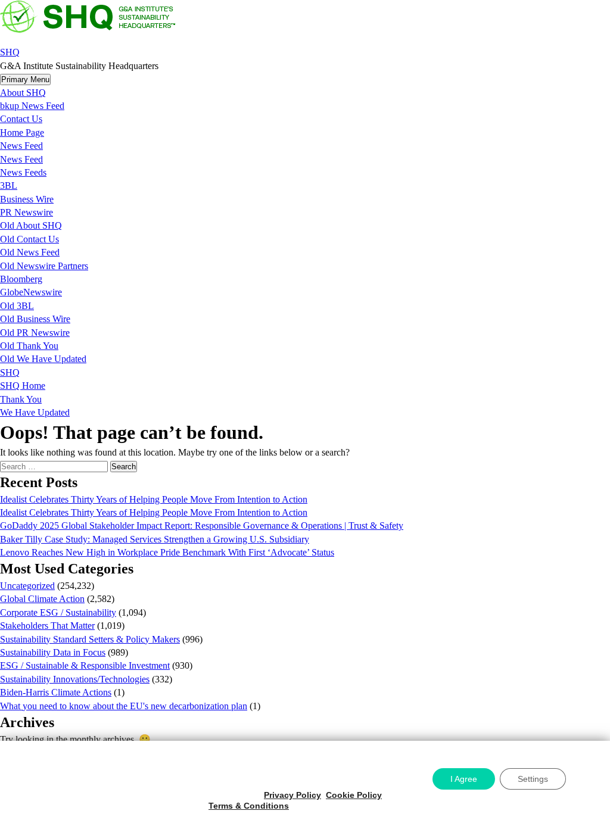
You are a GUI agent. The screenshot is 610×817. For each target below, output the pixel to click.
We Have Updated (35, 412)
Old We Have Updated (43, 359)
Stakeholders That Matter (47, 625)
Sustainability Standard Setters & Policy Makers (90, 639)
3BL (8, 185)
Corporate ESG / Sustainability (58, 612)
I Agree (463, 779)
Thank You (21, 399)
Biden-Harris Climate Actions (55, 692)
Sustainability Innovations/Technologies (75, 679)
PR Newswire (26, 212)
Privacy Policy (292, 795)
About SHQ (23, 93)
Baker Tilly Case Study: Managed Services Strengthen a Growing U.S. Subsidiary (154, 539)
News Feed (21, 146)
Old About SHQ (31, 225)
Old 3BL (17, 306)
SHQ (10, 52)
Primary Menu (25, 79)
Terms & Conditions (248, 805)
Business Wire (27, 199)
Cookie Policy (354, 795)
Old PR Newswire (35, 333)
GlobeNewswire (31, 292)
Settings (533, 779)
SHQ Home (22, 386)
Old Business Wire (35, 319)
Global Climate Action (42, 599)
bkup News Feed (32, 106)
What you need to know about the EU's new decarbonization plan (123, 706)
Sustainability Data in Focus (52, 652)
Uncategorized (27, 586)
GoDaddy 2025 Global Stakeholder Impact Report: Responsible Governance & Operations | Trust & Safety (201, 525)
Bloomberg (21, 279)
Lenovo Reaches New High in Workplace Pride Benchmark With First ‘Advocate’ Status (167, 552)
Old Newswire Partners (44, 266)
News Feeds (23, 172)
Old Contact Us (29, 239)
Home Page (22, 132)
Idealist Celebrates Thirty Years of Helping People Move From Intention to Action (153, 499)
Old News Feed (30, 252)
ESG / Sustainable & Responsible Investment (85, 665)
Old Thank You (29, 346)
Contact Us (21, 119)
